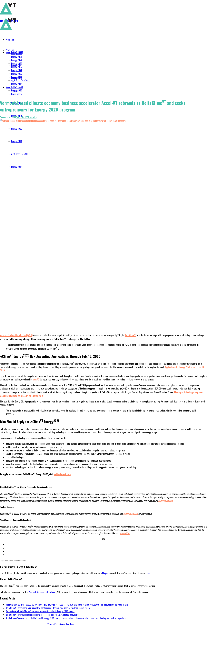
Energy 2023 (16, 63)
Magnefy (106, 573)
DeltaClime (130, 335)
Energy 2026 (16, 53)
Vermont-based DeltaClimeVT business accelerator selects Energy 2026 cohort (40, 611)
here (148, 573)
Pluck (28, 646)
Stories (14, 90)
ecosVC (36, 379)
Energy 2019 (16, 77)
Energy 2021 (16, 70)
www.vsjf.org (125, 533)
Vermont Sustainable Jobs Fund (42, 592)
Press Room (16, 94)
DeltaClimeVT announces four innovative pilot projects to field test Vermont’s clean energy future (48, 608)
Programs (10, 50)
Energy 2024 (16, 60)
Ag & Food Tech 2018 (20, 80)
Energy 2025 (16, 56)
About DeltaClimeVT (14, 87)
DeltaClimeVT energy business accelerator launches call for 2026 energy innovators (42, 614)
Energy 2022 (16, 67)
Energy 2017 (16, 84)
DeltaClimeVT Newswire (26, 117)
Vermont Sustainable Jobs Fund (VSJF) (16, 335)
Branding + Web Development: (13, 646)
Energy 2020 (16, 73)
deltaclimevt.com (62, 474)
